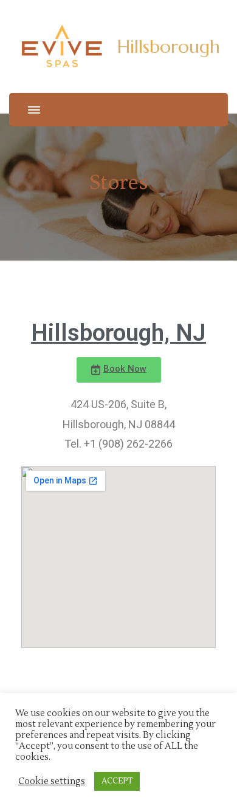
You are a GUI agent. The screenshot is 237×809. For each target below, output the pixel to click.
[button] (119, 370)
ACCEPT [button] (116, 781)
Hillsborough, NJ (118, 333)
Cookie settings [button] (51, 781)
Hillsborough (168, 46)
